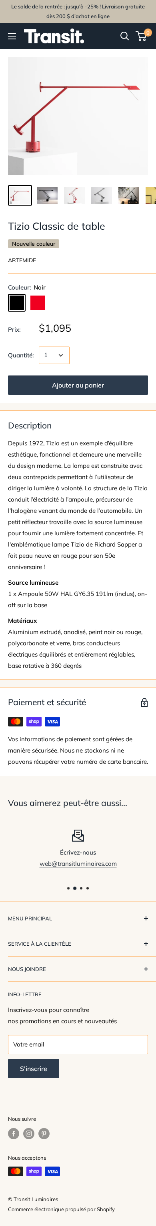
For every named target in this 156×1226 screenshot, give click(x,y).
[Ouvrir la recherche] (124, 36)
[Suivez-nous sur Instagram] (28, 1133)
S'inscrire (33, 1069)
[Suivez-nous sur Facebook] (13, 1133)
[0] (141, 36)
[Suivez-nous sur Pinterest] (44, 1133)
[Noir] (17, 303)
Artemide (22, 260)
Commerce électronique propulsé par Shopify (61, 1209)
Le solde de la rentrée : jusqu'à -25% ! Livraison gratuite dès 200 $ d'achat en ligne (78, 11)
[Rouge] (37, 303)
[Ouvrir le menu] (12, 36)
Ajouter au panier (78, 385)
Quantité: (21, 355)
